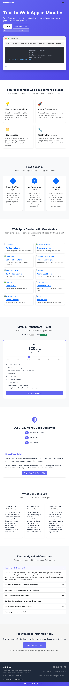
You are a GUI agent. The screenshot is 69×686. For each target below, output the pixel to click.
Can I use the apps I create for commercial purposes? (23, 601)
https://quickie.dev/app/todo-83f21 (21, 59)
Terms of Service (60, 671)
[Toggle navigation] (63, 2)
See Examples (21, 26)
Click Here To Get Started (34, 684)
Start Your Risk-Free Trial (34, 473)
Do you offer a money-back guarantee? (18, 606)
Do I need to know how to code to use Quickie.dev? (22, 590)
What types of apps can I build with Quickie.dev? (22, 585)
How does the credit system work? (17, 595)
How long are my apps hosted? (15, 612)
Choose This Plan (34, 393)
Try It (7, 26)
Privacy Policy (47, 671)
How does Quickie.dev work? (15, 568)
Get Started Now (34, 645)
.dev (7, 667)
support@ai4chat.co (16, 679)
